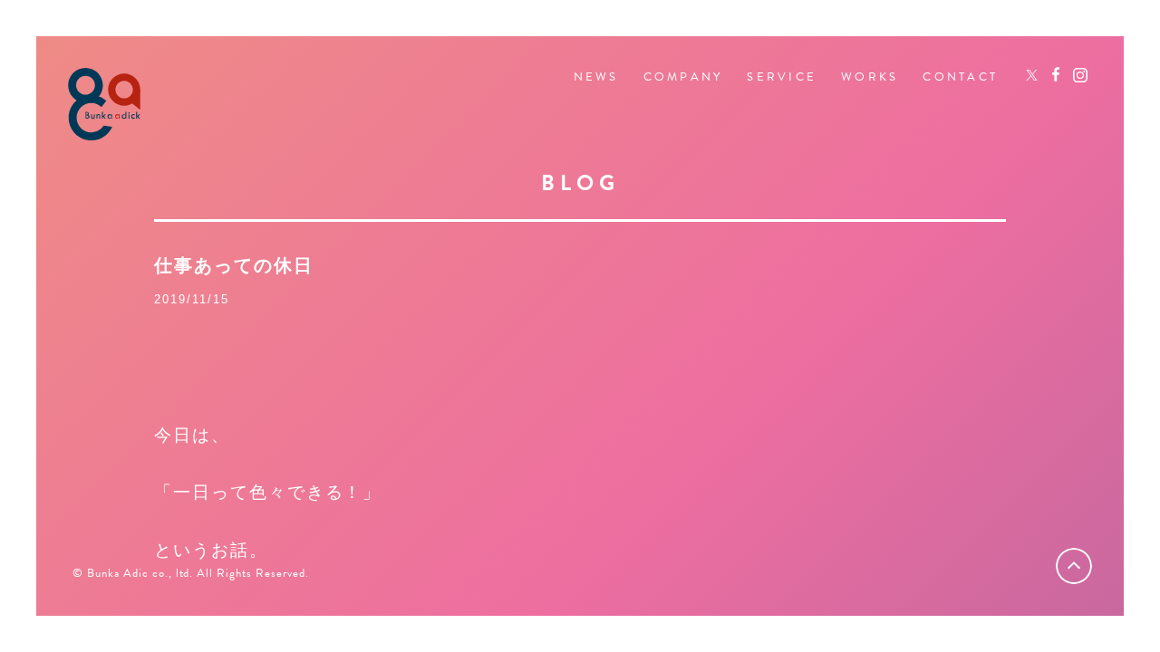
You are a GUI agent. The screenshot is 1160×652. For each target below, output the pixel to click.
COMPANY (683, 77)
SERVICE (782, 77)
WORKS (869, 77)
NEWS (596, 77)
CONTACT (960, 77)
